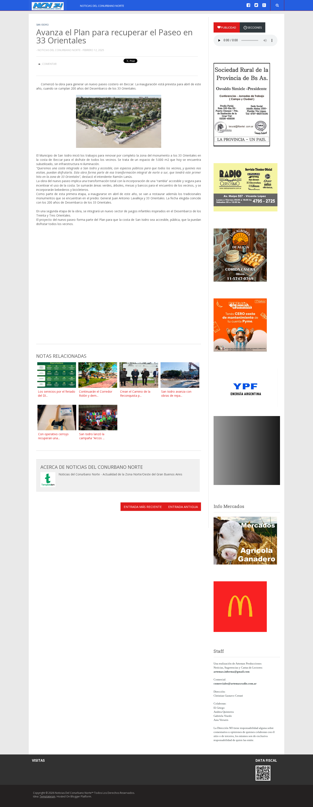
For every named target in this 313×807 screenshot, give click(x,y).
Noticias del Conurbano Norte (102, 6)
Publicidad (228, 27)
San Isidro (42, 24)
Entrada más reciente (143, 507)
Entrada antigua (183, 507)
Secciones (254, 27)
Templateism (47, 796)
